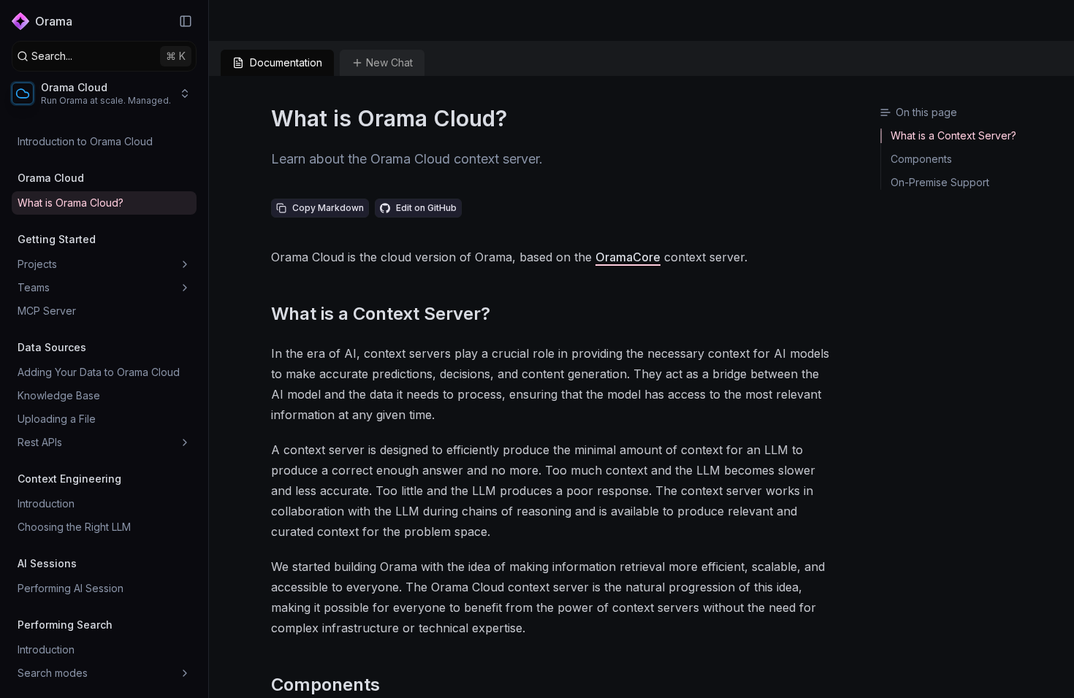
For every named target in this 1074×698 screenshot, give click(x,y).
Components (325, 684)
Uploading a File (57, 419)
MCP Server (47, 310)
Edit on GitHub (426, 207)
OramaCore (627, 257)
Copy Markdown (328, 207)
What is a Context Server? (380, 313)
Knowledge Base (59, 395)
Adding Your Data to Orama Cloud (99, 372)
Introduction (46, 503)
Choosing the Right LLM (74, 527)
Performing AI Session (70, 588)
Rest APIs (40, 442)
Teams (34, 287)
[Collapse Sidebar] (186, 21)
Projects (37, 264)
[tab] (277, 63)
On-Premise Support (940, 182)
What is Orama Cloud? (70, 202)
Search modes (53, 673)
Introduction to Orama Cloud (85, 141)
